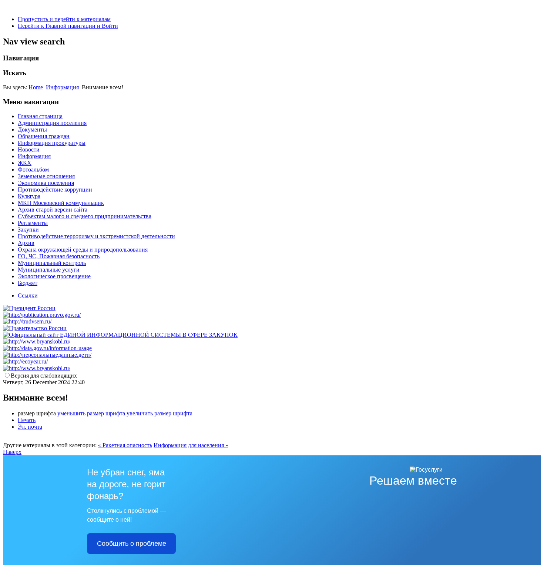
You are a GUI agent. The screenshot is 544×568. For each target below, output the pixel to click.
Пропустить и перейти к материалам (64, 19)
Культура (29, 196)
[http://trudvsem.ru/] (27, 321)
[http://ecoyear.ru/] (25, 361)
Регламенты (33, 223)
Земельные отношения (46, 176)
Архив (26, 243)
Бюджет (27, 283)
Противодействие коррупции (55, 189)
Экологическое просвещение (54, 276)
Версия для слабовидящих (44, 375)
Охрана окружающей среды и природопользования (83, 249)
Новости (29, 149)
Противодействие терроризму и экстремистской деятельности (96, 236)
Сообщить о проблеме (131, 543)
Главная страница (40, 116)
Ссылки (28, 295)
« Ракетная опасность (125, 445)
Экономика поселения (46, 183)
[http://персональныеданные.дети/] (47, 355)
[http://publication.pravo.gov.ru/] (42, 315)
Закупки (28, 229)
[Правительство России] (35, 328)
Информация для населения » (191, 445)
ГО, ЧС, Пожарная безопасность (59, 256)
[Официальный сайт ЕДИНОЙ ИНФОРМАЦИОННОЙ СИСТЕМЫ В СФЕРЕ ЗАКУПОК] (120, 335)
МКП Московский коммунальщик (61, 203)
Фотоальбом (33, 169)
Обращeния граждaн (44, 136)
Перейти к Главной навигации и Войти (68, 26)
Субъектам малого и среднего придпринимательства (84, 216)
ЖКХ (24, 163)
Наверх (12, 452)
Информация (62, 87)
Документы (32, 129)
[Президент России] (29, 308)
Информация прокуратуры (51, 143)
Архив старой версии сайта (52, 209)
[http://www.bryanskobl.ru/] (36, 341)
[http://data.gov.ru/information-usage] (47, 348)
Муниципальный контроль (52, 263)
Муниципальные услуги (49, 269)
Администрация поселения (52, 123)
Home (35, 87)
